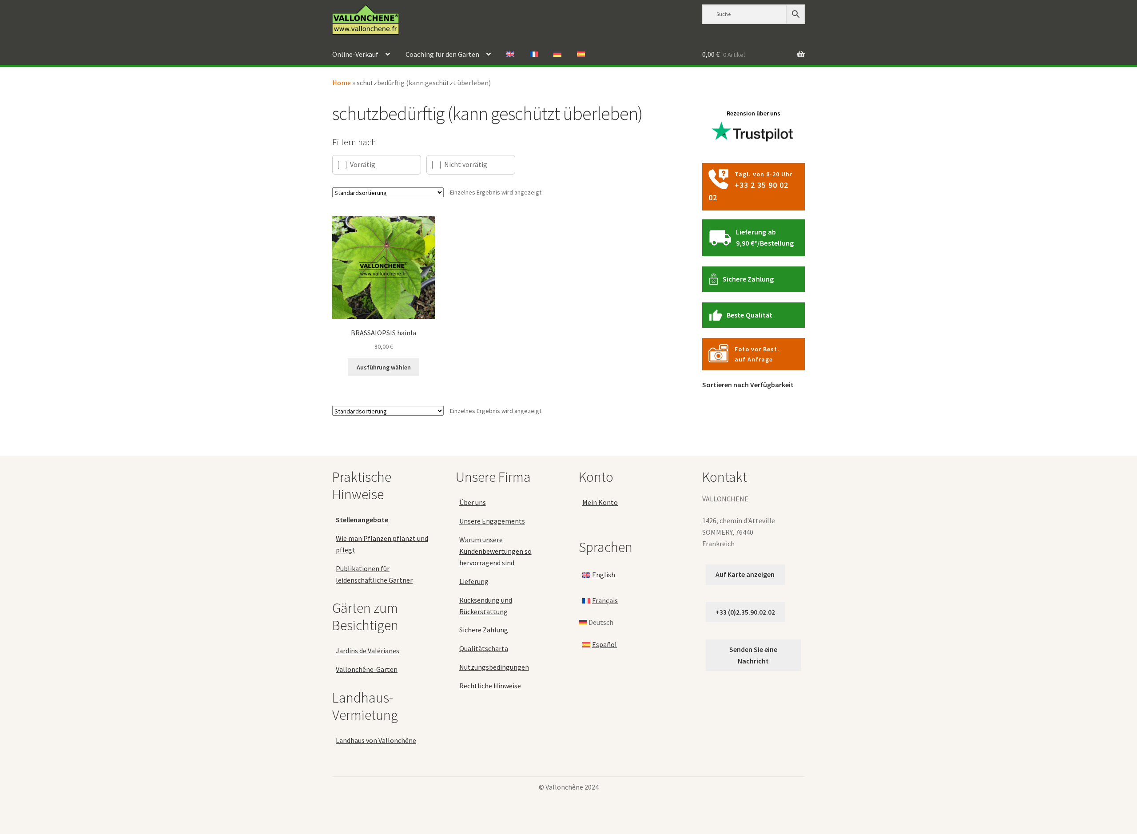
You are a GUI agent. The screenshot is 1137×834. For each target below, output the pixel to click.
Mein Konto (600, 502)
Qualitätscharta (483, 648)
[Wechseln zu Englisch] (510, 54)
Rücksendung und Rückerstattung (485, 606)
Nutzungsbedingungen (494, 667)
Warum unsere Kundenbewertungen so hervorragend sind (495, 551)
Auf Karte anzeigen (745, 574)
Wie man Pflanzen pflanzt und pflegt (382, 544)
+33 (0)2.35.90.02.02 (745, 612)
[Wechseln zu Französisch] (534, 54)
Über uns (472, 502)
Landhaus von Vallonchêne (376, 740)
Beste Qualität (750, 314)
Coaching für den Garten (442, 54)
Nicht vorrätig (465, 164)
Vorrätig (362, 164)
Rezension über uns (753, 113)
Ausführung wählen (384, 367)
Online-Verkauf (355, 54)
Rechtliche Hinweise (490, 685)
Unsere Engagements (492, 520)
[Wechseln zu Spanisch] (581, 54)
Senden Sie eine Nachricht (753, 655)
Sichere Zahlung (748, 278)
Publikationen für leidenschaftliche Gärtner (374, 574)
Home (341, 82)
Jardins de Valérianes (367, 650)
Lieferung (474, 581)
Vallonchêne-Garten (367, 669)
